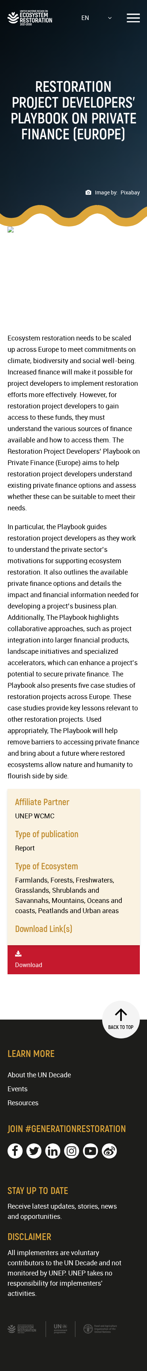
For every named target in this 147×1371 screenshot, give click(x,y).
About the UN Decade (39, 1074)
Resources (23, 1102)
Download (28, 965)
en (85, 18)
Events (18, 1088)
